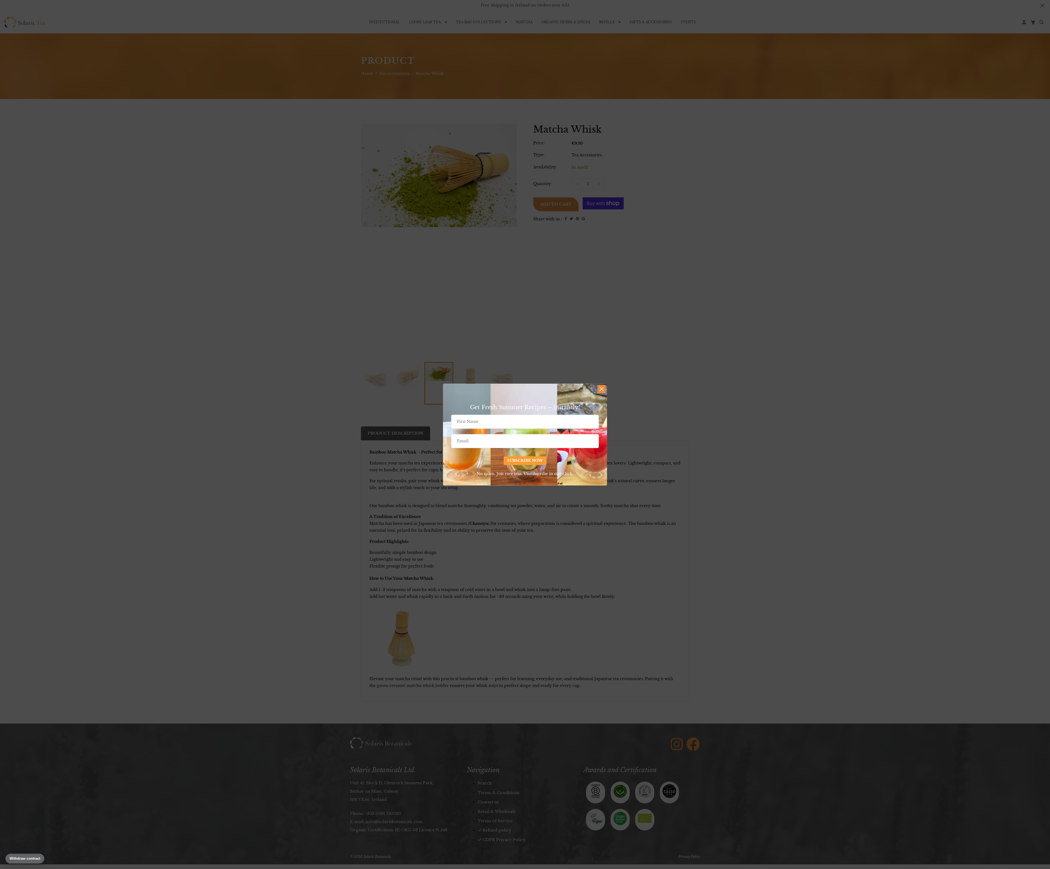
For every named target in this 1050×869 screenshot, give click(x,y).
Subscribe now (525, 460)
